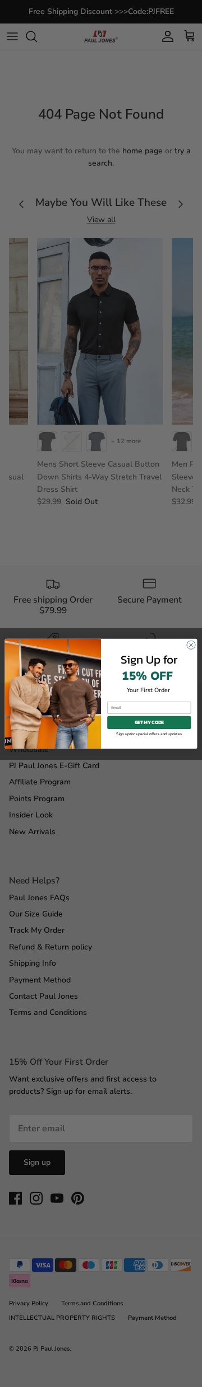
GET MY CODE (149, 722)
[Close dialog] (191, 645)
